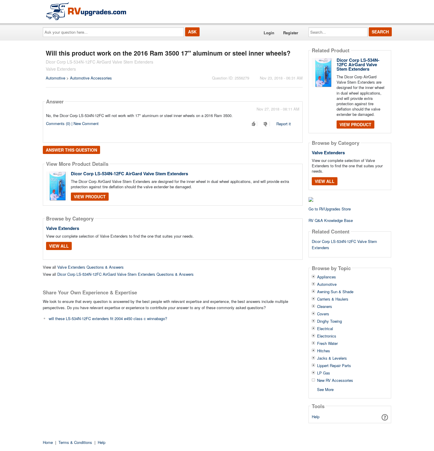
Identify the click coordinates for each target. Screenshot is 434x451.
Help (315, 416)
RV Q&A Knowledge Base (331, 220)
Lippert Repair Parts (334, 366)
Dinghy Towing (329, 321)
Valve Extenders (62, 228)
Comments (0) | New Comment (72, 123)
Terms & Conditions (75, 442)
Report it (283, 124)
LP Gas (323, 373)
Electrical (325, 329)
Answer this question (71, 150)
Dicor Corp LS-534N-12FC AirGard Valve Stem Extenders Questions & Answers (125, 274)
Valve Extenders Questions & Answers (90, 267)
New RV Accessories (335, 380)
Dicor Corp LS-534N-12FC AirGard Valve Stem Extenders (129, 173)
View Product (90, 196)
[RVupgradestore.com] (86, 11)
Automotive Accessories (91, 78)
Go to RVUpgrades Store (330, 209)
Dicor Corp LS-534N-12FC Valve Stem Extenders (344, 244)
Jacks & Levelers (332, 358)
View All (59, 246)
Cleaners (324, 306)
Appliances (326, 277)
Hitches (323, 351)
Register (290, 32)
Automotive (55, 78)
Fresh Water (327, 343)
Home (48, 442)
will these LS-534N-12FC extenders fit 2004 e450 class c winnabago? (108, 318)
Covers (323, 314)
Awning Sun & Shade (335, 292)
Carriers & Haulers (332, 299)
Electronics (326, 336)
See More (325, 389)
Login (269, 32)
